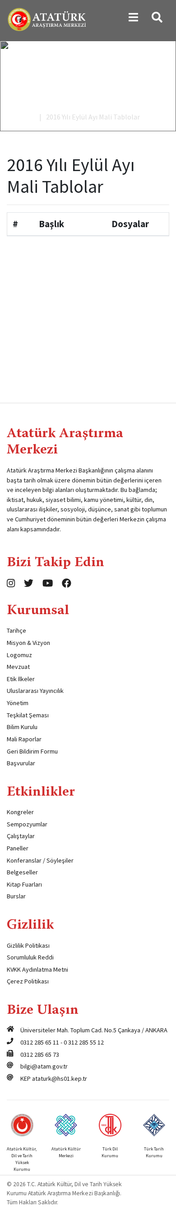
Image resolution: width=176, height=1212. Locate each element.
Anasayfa (21, 116)
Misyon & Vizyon (28, 643)
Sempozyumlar (27, 824)
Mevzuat (18, 667)
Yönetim (17, 703)
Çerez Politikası (28, 981)
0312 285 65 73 (39, 1054)
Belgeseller (22, 872)
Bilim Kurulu (22, 727)
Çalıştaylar (21, 836)
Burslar (16, 896)
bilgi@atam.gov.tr (44, 1066)
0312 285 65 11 (39, 1042)
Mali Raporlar (24, 739)
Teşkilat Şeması (28, 715)
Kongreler (20, 812)
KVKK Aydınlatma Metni (37, 969)
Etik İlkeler (21, 679)
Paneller (17, 848)
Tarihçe (16, 630)
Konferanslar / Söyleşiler (40, 860)
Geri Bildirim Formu (32, 751)
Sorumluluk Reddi (30, 957)
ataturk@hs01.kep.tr (59, 1078)
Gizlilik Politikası (28, 945)
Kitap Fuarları (24, 884)
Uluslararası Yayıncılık (35, 691)
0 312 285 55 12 (84, 1042)
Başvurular (21, 763)
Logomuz (19, 655)
